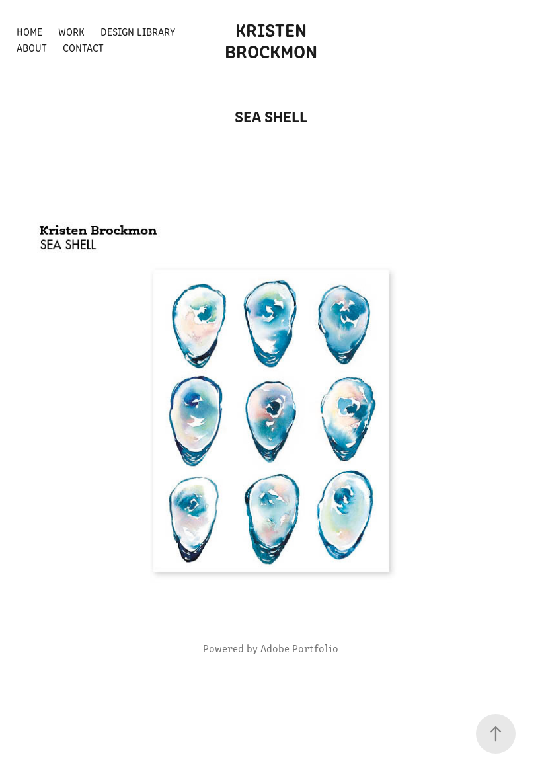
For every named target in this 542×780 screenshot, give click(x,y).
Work (71, 31)
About (32, 47)
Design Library (137, 31)
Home (29, 31)
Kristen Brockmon (271, 39)
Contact (83, 47)
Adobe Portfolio (299, 648)
